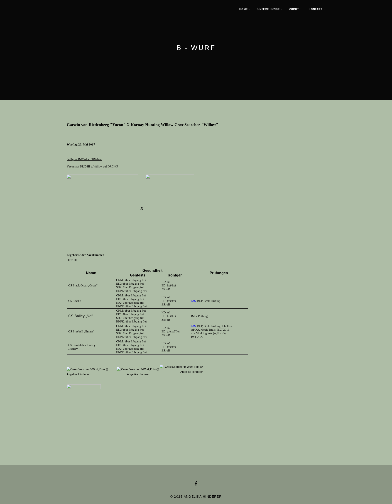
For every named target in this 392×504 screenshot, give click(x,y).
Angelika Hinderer (203, 496)
